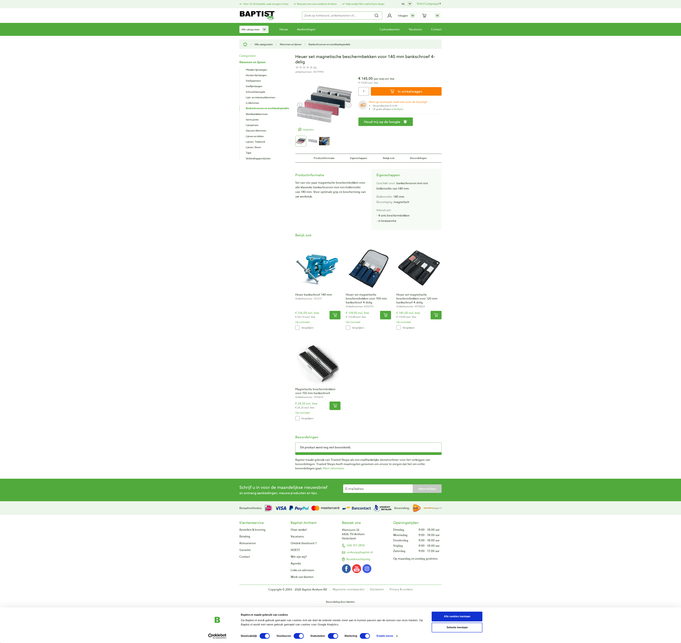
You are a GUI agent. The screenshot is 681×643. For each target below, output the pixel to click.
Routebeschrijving (358, 559)
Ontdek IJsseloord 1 (304, 543)
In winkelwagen (409, 91)
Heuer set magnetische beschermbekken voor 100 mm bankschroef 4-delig (366, 298)
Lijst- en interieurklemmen (260, 97)
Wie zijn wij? (299, 557)
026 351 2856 (356, 545)
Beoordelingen (418, 158)
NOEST (295, 550)
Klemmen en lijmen (290, 44)
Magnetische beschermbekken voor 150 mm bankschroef (315, 391)
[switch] (299, 636)
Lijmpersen (252, 125)
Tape (248, 152)
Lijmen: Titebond (255, 141)
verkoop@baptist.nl (360, 552)
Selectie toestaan (457, 627)
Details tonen (385, 635)
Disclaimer (377, 589)
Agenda (296, 563)
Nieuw (283, 29)
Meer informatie (333, 468)
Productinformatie (324, 158)
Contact (436, 29)
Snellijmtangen (254, 86)
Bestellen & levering (252, 530)
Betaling (244, 536)
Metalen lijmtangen (256, 69)
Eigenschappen (358, 158)
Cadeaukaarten (390, 29)
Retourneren (247, 543)
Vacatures (415, 29)
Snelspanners (253, 80)
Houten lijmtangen (256, 75)
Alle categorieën (250, 29)
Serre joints (252, 119)
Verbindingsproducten (258, 158)
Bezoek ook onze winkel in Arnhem (317, 4)
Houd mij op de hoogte (382, 121)
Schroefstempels (255, 92)
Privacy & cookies (401, 589)
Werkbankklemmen (257, 114)
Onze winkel (299, 530)
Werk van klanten (302, 577)
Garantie (245, 550)
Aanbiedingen (306, 29)
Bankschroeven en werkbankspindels (329, 44)
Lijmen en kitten (255, 136)
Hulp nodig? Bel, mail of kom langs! (364, 4)
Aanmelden (427, 488)
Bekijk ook (388, 158)
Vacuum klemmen (256, 130)
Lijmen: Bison (253, 147)
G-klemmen (252, 103)
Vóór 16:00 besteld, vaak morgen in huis (265, 4)
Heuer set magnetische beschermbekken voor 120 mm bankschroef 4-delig (416, 298)
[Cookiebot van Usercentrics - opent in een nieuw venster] (217, 636)
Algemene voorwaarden (348, 589)
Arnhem (398, 109)
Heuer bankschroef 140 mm (313, 295)
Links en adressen (302, 570)
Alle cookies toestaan (457, 616)
